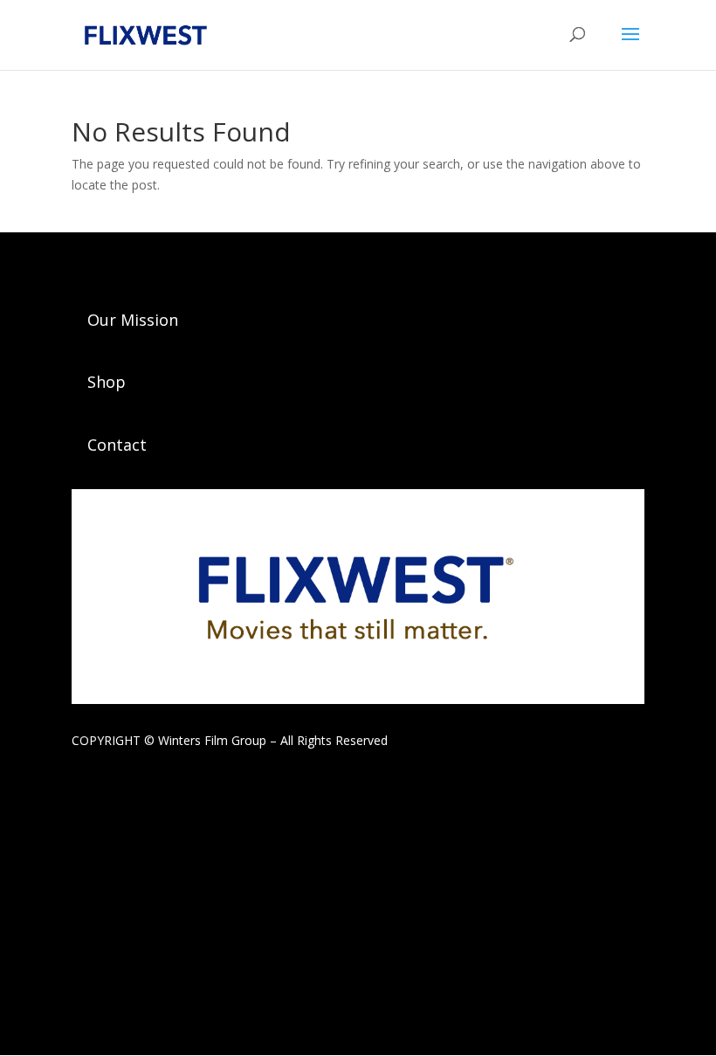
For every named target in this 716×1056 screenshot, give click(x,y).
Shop (106, 381)
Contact (117, 444)
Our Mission (132, 319)
